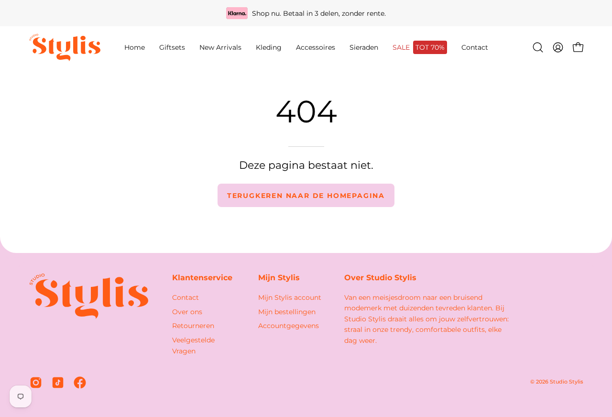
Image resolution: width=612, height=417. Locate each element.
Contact (185, 297)
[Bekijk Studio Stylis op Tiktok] (58, 382)
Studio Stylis (566, 382)
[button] (269, 47)
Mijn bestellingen (287, 311)
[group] (306, 13)
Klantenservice (202, 277)
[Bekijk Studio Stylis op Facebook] (80, 382)
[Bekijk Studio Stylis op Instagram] (36, 382)
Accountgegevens (288, 325)
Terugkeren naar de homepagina (306, 195)
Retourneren (193, 325)
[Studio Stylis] (64, 47)
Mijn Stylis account (289, 297)
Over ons (187, 311)
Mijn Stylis (279, 277)
